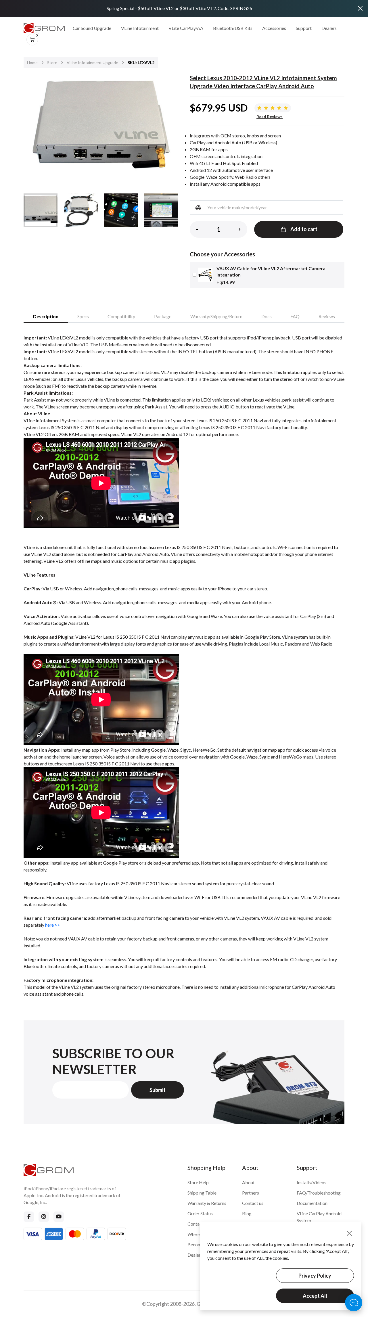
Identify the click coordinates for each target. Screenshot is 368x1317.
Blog (247, 1213)
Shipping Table (201, 1192)
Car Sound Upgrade (92, 28)
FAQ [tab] (295, 316)
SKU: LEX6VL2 (141, 62)
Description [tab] (45, 316)
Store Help (198, 1182)
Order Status (200, 1213)
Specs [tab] (83, 316)
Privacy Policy (314, 1275)
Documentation (312, 1203)
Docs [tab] (266, 316)
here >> (52, 925)
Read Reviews (269, 116)
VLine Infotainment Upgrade (92, 62)
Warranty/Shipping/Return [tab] (216, 316)
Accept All (315, 1296)
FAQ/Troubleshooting (319, 1192)
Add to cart (303, 229)
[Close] (360, 8)
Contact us (252, 1203)
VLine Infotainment (140, 28)
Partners (250, 1192)
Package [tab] (162, 316)
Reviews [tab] (327, 316)
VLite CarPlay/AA (185, 28)
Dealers (329, 28)
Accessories (274, 28)
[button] (170, 127)
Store (52, 62)
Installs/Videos (311, 1182)
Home (32, 62)
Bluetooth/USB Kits (232, 28)
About (248, 1182)
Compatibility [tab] (121, 316)
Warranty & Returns (206, 1203)
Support (304, 28)
